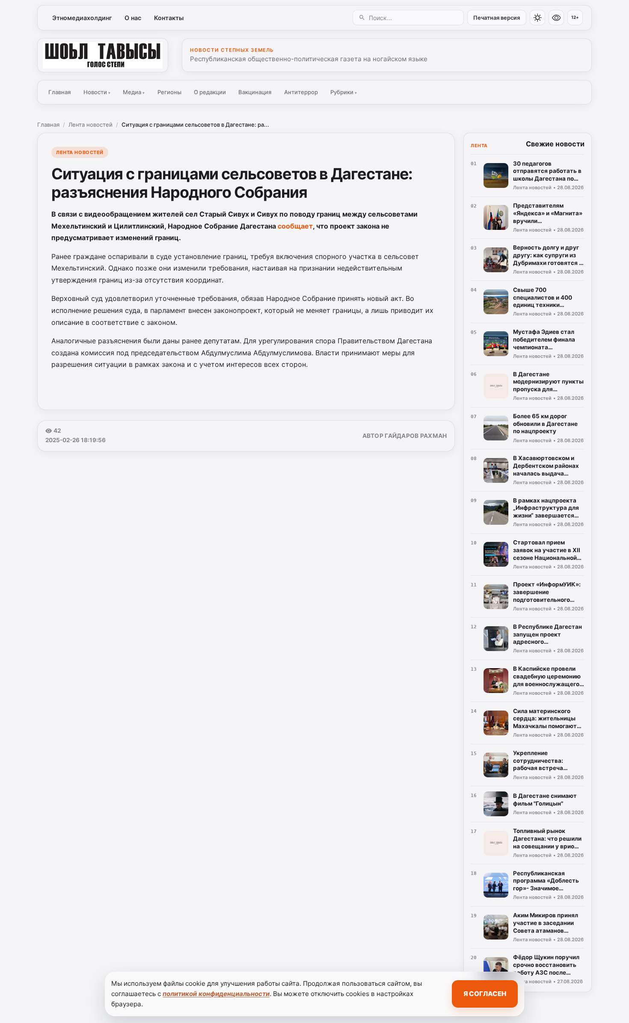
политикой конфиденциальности (216, 994)
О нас (133, 17)
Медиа (134, 92)
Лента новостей (90, 124)
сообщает (295, 226)
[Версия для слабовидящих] (556, 17)
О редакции (210, 92)
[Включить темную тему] (537, 17)
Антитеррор (301, 92)
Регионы (169, 92)
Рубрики (343, 92)
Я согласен (484, 994)
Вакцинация (254, 92)
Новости (96, 92)
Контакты (169, 17)
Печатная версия (496, 18)
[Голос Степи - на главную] (102, 55)
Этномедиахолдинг (82, 17)
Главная (59, 92)
